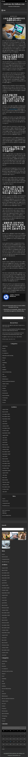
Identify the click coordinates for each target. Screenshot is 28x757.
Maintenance (5, 379)
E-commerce (5, 353)
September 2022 (6, 470)
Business (4, 350)
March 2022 (5, 479)
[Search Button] (25, 1)
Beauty (4, 348)
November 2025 (6, 416)
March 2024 (5, 444)
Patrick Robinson (10, 22)
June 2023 (4, 456)
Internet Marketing (6, 372)
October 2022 (5, 468)
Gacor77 (4, 511)
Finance (4, 357)
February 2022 (5, 482)
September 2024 (6, 433)
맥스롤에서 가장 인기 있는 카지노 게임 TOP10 (12, 336)
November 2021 (6, 486)
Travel (3, 402)
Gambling (4, 362)
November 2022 (6, 465)
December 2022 (6, 463)
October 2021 (5, 489)
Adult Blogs (5, 346)
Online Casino (14, 16)
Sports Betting (5, 395)
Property (4, 390)
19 (10, 741)
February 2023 (5, 461)
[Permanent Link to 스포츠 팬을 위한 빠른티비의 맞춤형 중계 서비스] (14, 31)
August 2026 (5, 409)
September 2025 (6, 418)
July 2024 (4, 437)
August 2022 (5, 472)
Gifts (3, 364)
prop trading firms (6, 515)
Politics (4, 388)
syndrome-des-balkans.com (14, 4)
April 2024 (4, 442)
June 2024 (4, 440)
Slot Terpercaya (6, 510)
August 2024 (5, 435)
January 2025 (5, 425)
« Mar (3, 749)
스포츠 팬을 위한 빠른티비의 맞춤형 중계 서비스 (14, 19)
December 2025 (6, 414)
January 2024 (5, 449)
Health (3, 367)
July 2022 (4, 475)
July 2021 (4, 491)
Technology (5, 397)
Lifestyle (4, 376)
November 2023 (6, 451)
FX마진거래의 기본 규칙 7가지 (8, 339)
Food (3, 360)
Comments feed (6, 503)
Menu (4, 1)
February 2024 (5, 447)
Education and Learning (7, 355)
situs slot (4, 513)
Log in (3, 498)
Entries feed (5, 500)
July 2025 (4, 421)
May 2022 (4, 477)
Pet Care (4, 386)
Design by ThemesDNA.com (14, 755)
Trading (4, 400)
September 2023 (6, 454)
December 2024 (6, 428)
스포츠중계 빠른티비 (13, 109)
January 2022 (5, 484)
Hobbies (4, 369)
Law (3, 374)
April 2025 (4, 423)
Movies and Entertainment (8, 381)
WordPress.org (6, 505)
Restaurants (5, 393)
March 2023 (5, 458)
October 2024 (5, 430)
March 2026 (5, 411)
